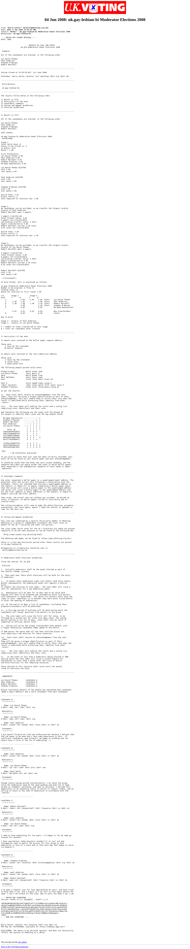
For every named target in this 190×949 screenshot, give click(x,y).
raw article (22, 942)
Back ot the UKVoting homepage (14, 947)
